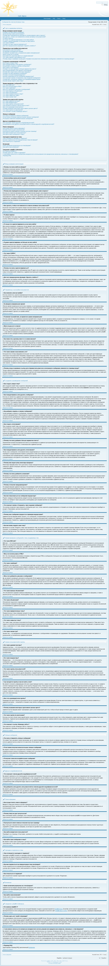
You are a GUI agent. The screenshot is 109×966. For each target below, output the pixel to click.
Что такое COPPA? (8, 43)
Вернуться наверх (8, 174)
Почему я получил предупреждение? (14, 75)
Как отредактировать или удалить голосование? (17, 70)
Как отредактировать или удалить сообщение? (17, 64)
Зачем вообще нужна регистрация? (13, 34)
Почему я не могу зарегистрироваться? (15, 44)
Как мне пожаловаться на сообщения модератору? (18, 76)
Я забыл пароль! (8, 38)
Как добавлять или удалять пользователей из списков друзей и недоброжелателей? (28, 124)
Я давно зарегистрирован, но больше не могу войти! (19, 41)
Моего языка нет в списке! (11, 54)
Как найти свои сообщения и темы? (13, 134)
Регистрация (47, 18)
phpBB (48, 960)
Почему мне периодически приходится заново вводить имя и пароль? (24, 35)
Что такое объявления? (10, 92)
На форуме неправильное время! (13, 51)
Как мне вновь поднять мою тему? (13, 81)
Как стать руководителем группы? (13, 107)
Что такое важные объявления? (12, 91)
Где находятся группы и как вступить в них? (16, 105)
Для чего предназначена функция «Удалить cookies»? (19, 46)
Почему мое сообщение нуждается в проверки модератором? (21, 79)
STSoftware (55, 962)
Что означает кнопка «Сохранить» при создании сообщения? (21, 78)
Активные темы (20, 22)
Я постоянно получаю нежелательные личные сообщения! (21, 117)
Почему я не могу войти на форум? (13, 32)
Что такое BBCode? (9, 85)
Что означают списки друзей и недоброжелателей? (18, 122)
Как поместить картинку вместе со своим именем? (18, 56)
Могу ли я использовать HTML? (12, 86)
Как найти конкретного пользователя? (14, 133)
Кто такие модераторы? (10, 102)
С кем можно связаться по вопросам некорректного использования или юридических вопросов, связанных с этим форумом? (40, 154)
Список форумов (7, 24)
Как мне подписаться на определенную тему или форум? (20, 140)
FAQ (54, 18)
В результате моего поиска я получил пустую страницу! (19, 131)
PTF (61, 962)
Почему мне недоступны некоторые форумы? (17, 72)
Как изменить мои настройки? (12, 50)
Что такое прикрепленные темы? (13, 94)
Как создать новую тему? (10, 63)
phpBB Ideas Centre (61, 910)
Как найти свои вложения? (11, 147)
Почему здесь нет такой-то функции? (14, 152)
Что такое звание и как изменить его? (14, 57)
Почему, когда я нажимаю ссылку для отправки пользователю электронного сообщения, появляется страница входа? (38, 59)
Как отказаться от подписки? (11, 141)
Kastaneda (32, 947)
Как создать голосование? (11, 67)
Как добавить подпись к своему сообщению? (16, 66)
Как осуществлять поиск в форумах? (14, 128)
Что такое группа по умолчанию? (13, 110)
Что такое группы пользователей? (13, 104)
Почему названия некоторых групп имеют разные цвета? (20, 108)
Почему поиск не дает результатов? (14, 130)
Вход (64, 18)
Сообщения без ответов (8, 22)
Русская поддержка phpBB (55, 963)
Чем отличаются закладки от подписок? (15, 138)
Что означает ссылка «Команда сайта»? (15, 111)
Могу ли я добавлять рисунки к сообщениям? (16, 89)
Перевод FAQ (7, 155)
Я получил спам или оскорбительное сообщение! (18, 118)
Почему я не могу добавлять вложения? (15, 73)
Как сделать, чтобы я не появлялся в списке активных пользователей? (24, 37)
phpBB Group (59, 909)
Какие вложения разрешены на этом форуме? (17, 145)
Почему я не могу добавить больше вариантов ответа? (19, 69)
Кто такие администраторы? (11, 101)
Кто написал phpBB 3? (9, 151)
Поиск (58, 18)
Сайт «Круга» (22, 16)
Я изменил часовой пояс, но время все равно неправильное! (21, 53)
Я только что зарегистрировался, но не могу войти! (18, 40)
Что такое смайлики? (9, 88)
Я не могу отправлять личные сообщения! (15, 115)
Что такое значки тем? (9, 97)
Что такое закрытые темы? (11, 95)
